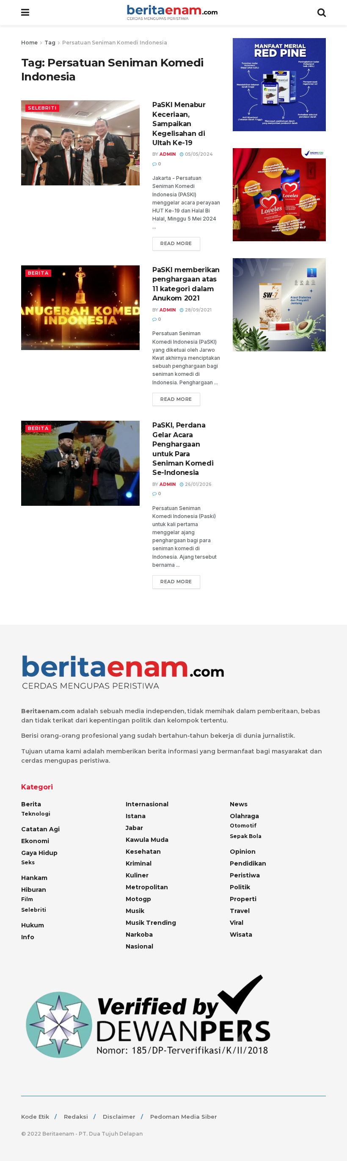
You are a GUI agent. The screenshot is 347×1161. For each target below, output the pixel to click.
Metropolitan (147, 887)
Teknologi (35, 814)
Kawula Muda (147, 840)
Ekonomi (35, 841)
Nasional (139, 946)
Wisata (241, 934)
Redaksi (76, 1116)
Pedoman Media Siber (183, 1116)
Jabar (134, 828)
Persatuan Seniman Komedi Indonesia (114, 42)
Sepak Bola (246, 836)
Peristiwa (245, 875)
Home (29, 42)
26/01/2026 (198, 484)
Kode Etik (35, 1116)
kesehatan (143, 851)
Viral (236, 923)
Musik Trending (151, 923)
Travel (240, 911)
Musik (135, 911)
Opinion (243, 851)
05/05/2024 (198, 154)
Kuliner (137, 875)
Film (27, 899)
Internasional (147, 804)
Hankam (34, 878)
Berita (38, 273)
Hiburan (33, 890)
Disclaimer (119, 1116)
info (27, 937)
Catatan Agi (40, 829)
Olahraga (244, 816)
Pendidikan (248, 863)
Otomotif (243, 825)
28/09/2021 (198, 310)
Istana (136, 816)
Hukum (32, 925)
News (239, 804)
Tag (49, 42)
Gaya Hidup (39, 853)
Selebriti (42, 108)
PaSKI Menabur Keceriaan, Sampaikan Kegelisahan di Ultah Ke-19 (179, 124)
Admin (168, 154)
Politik (240, 887)
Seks (28, 862)
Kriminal (138, 863)
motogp (138, 899)
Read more (176, 243)
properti (243, 899)
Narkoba (139, 934)
